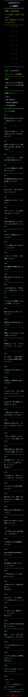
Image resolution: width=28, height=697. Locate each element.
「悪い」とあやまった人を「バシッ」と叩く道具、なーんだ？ (13, 438)
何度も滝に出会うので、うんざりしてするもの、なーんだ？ (13, 425)
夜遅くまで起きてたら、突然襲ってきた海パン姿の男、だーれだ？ (13, 147)
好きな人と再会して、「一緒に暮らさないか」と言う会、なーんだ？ (13, 134)
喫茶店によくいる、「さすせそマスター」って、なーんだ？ (13, 346)
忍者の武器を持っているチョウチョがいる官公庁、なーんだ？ (13, 224)
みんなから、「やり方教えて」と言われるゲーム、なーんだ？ (13, 600)
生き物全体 (10, 105)
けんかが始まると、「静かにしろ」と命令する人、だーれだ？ (13, 290)
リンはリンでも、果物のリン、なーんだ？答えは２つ (13, 613)
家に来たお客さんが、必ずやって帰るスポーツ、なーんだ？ (13, 121)
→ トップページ (14, 692)
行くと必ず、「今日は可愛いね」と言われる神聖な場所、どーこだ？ (13, 359)
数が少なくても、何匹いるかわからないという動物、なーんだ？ (13, 499)
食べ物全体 (10, 99)
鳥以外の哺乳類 (12, 102)
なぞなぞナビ (14, 3)
